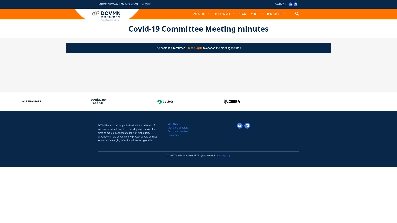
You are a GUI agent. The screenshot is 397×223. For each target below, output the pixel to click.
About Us (199, 14)
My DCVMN (146, 4)
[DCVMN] (106, 15)
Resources (274, 14)
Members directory (108, 4)
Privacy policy (223, 155)
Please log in (195, 48)
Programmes (222, 14)
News (242, 14)
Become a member (129, 4)
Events (254, 14)
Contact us (281, 4)
